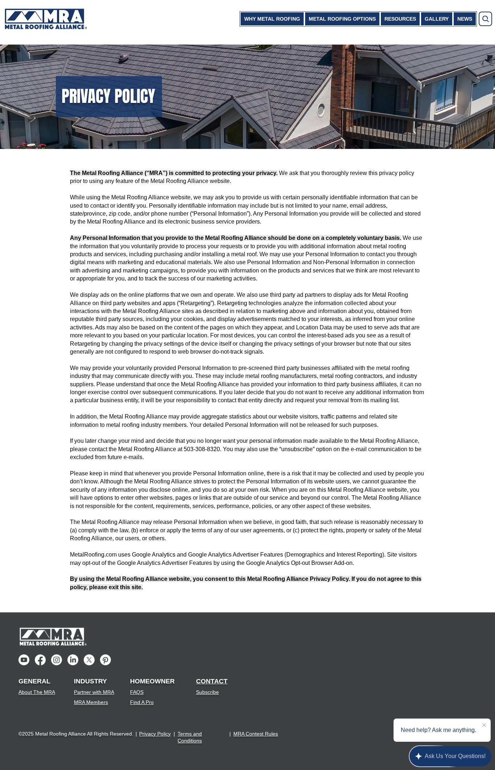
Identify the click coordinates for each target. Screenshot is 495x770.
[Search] (485, 19)
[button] (272, 19)
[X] (89, 659)
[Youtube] (23, 659)
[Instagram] (56, 659)
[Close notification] (484, 725)
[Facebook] (40, 659)
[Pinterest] (105, 659)
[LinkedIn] (72, 659)
